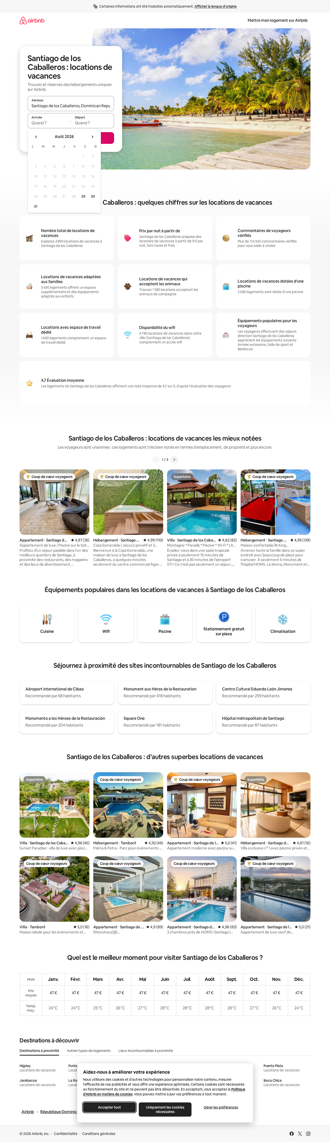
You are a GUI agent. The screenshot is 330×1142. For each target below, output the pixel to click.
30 (93, 196)
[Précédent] (156, 460)
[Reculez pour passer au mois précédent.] (36, 136)
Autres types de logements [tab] (89, 1050)
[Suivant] (174, 460)
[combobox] (71, 106)
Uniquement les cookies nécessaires (165, 1109)
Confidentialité (65, 1133)
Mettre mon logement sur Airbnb (278, 20)
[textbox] (49, 123)
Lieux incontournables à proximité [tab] (145, 1050)
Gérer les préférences (220, 1107)
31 (35, 206)
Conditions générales (99, 1133)
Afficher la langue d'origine (215, 6)
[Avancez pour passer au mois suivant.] (92, 136)
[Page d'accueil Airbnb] (32, 20)
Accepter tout (109, 1107)
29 (83, 196)
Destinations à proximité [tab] (39, 1050)
